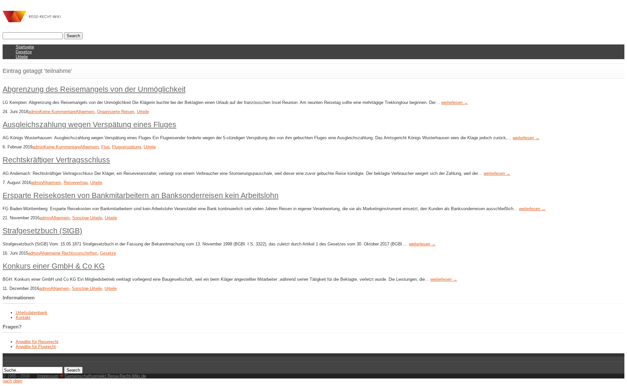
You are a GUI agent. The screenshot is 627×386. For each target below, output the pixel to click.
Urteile (22, 56)
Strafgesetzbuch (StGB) (42, 231)
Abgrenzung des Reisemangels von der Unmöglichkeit (94, 89)
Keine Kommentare (58, 111)
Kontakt (23, 317)
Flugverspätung (126, 146)
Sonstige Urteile (87, 217)
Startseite (25, 46)
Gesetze (24, 51)
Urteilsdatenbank (31, 312)
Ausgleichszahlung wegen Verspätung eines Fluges (89, 124)
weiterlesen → (454, 102)
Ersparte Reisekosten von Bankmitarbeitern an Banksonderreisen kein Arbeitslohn (141, 195)
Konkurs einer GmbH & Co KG (54, 266)
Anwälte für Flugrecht (36, 346)
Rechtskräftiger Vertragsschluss (56, 160)
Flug (105, 146)
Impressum (47, 376)
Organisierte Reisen (115, 111)
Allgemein (85, 111)
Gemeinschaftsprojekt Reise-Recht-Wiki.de (105, 376)
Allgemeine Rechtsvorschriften (68, 253)
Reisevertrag (76, 182)
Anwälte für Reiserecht (37, 341)
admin (34, 111)
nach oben (12, 380)
